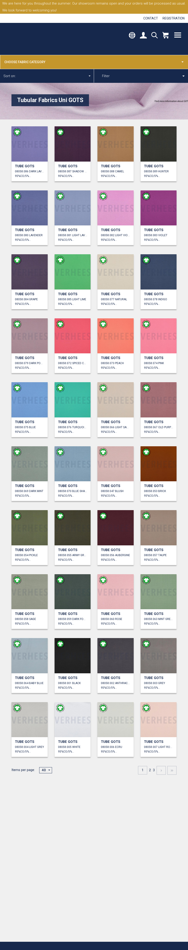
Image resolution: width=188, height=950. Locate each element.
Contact (150, 18)
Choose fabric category (24, 62)
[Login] (143, 36)
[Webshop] (165, 36)
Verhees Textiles (24, 38)
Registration (174, 18)
